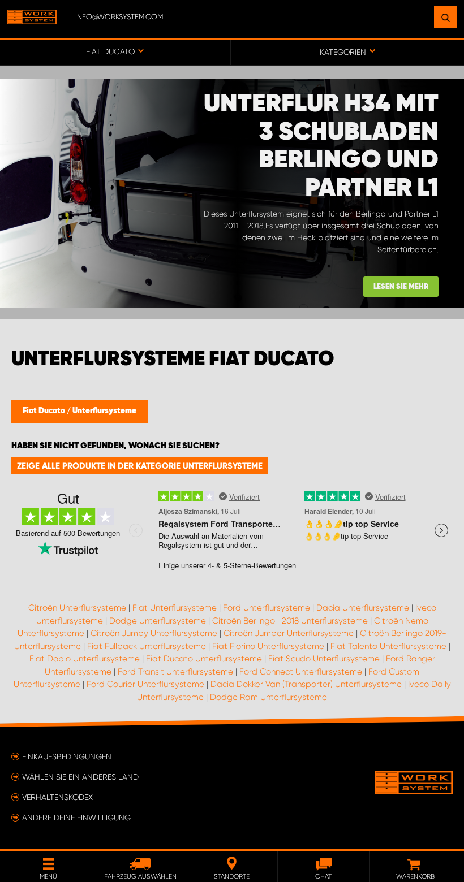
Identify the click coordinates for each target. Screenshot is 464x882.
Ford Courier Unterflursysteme (145, 684)
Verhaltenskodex (57, 797)
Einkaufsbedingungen (66, 756)
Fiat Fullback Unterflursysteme (146, 646)
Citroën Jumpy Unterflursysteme (154, 633)
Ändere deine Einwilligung (76, 817)
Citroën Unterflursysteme (77, 608)
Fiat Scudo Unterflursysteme (324, 659)
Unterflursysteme (104, 411)
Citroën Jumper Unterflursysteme (289, 633)
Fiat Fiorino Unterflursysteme (268, 646)
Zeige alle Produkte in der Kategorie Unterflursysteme (140, 466)
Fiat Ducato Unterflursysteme (204, 659)
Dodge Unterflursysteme (157, 621)
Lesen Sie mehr (400, 287)
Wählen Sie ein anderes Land (80, 776)
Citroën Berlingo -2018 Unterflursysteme (290, 621)
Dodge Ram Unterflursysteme (268, 697)
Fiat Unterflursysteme (174, 608)
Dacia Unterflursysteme (362, 608)
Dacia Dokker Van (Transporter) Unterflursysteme (306, 684)
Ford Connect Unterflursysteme (300, 672)
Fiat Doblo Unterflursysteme (84, 659)
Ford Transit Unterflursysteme (175, 672)
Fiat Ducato (45, 411)
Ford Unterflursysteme (266, 608)
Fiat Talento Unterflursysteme (388, 646)
